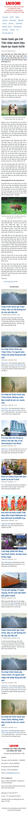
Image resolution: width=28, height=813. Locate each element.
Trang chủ (5, 17)
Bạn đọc (11, 23)
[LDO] (14, 297)
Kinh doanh (13, 20)
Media (17, 17)
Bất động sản (17, 26)
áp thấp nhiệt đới (8, 562)
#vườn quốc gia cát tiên (11, 281)
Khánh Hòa (4, 449)
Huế (2, 485)
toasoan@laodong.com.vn (12, 773)
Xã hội (12, 17)
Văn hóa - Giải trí (7, 26)
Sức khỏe (5, 30)
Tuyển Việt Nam (5, 523)
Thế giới (12, 30)
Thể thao (4, 20)
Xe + (18, 30)
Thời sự (4, 23)
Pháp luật (20, 20)
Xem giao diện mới (7, 33)
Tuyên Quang (14, 603)
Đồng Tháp (4, 363)
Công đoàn (19, 23)
